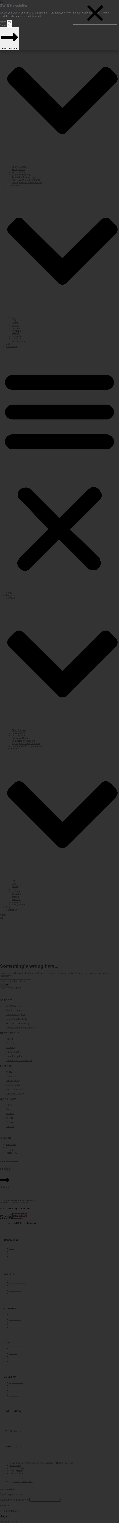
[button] (95, 13)
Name (3, 22)
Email (3, 25)
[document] (59, 761)
